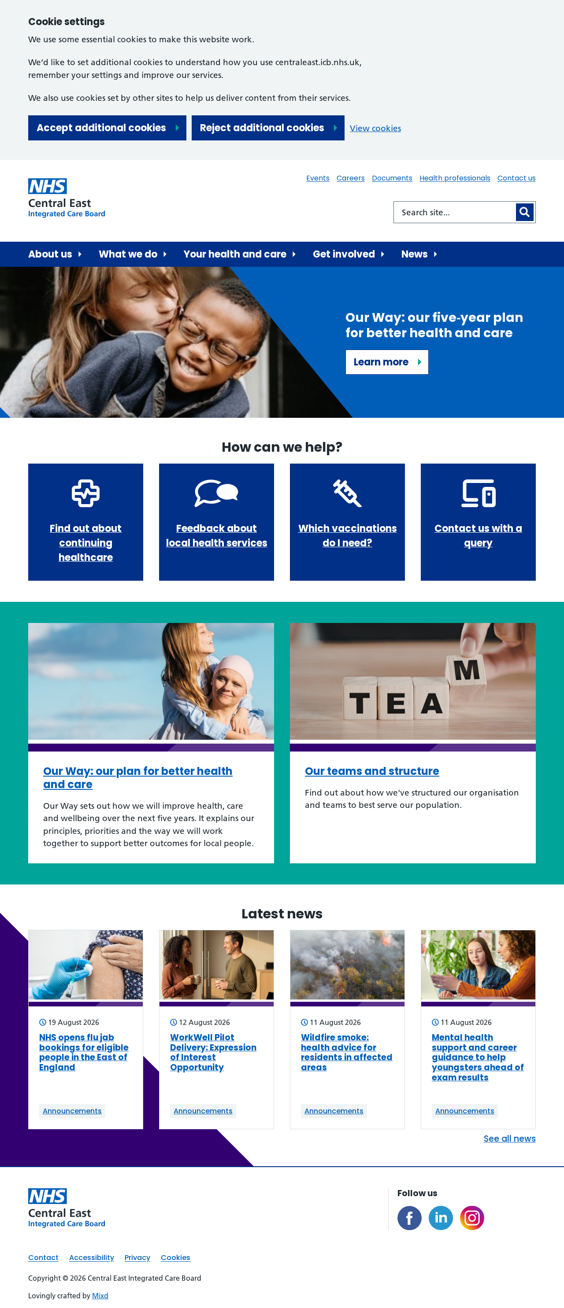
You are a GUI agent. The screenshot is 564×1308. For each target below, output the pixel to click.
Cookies (175, 1258)
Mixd (100, 1295)
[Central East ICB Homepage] (66, 198)
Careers (351, 178)
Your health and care (235, 254)
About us (50, 254)
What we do (128, 254)
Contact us (516, 178)
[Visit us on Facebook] (409, 1218)
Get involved (344, 254)
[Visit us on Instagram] (472, 1218)
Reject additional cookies (262, 128)
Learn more (381, 362)
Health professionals (454, 178)
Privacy (137, 1258)
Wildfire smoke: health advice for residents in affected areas (347, 1053)
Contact (43, 1258)
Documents (392, 178)
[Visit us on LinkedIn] (441, 1218)
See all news (510, 1139)
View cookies (375, 128)
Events (318, 178)
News (414, 254)
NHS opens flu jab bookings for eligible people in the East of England (84, 1053)
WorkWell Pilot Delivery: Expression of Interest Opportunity (213, 1053)
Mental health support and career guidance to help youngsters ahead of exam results (478, 1058)
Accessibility (91, 1258)
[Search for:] (454, 212)
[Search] (524, 212)
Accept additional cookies (101, 128)
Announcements (72, 1111)
